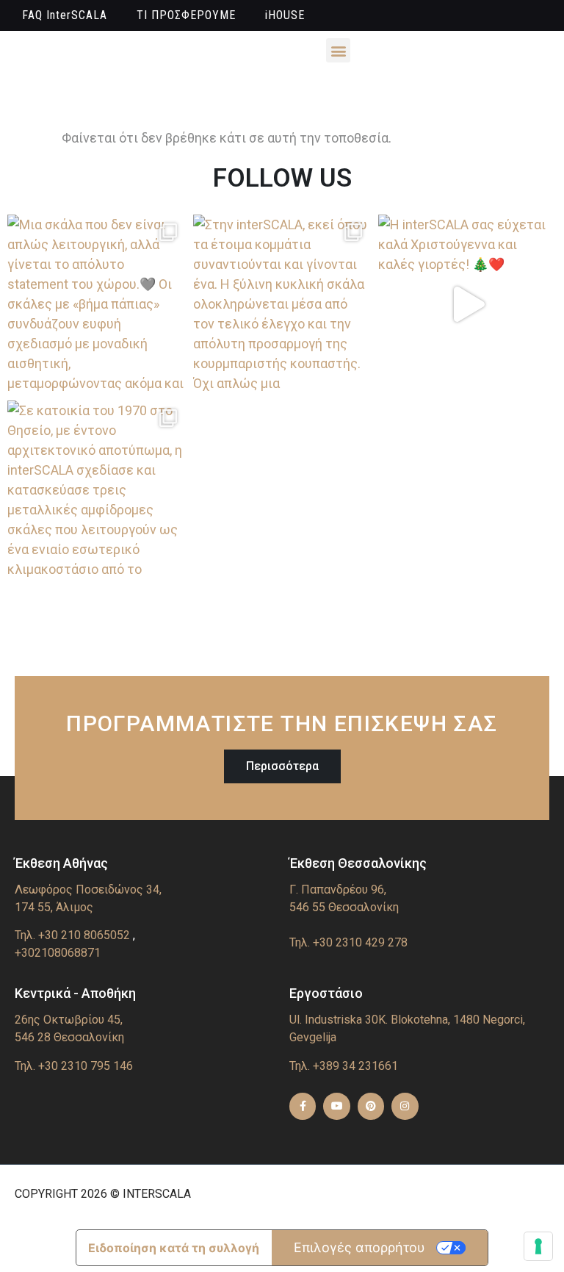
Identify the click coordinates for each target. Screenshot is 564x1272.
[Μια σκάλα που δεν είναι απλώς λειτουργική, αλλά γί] (96, 304)
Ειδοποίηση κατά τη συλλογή (173, 1247)
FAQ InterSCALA (64, 15)
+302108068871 (58, 953)
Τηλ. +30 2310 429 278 (348, 942)
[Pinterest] (371, 1106)
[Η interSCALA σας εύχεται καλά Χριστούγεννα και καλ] (467, 304)
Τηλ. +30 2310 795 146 (74, 1066)
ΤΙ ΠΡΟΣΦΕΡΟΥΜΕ (186, 15)
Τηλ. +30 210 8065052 (72, 935)
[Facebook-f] (302, 1106)
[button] (338, 50)
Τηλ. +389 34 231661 (343, 1066)
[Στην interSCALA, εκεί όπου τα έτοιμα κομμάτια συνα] (282, 304)
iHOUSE (285, 15)
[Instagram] (404, 1106)
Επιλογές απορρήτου (359, 1247)
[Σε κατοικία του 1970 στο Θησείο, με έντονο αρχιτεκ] (96, 489)
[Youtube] (336, 1106)
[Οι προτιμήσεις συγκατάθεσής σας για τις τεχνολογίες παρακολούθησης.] (538, 1246)
